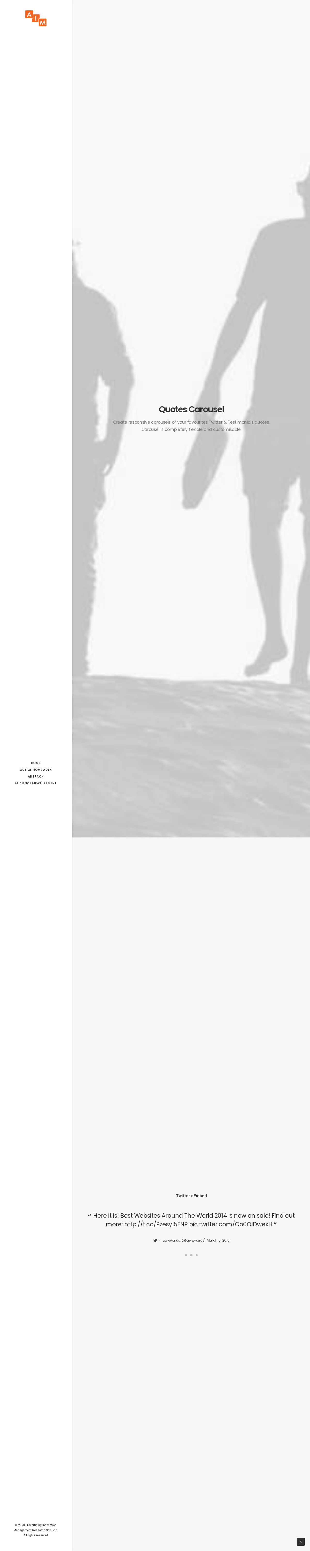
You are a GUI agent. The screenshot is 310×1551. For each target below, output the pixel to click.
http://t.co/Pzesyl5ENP (156, 1224)
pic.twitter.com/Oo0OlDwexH (230, 1224)
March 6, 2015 (218, 1240)
